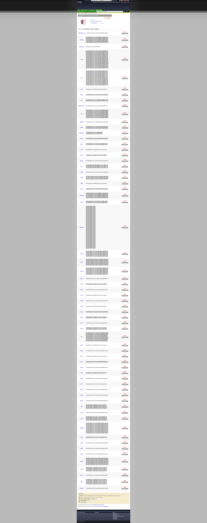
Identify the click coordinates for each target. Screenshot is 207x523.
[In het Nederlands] (128, 0)
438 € (125, 182)
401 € (125, 126)
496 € (125, 447)
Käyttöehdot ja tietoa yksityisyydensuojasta (118, 516)
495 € (125, 441)
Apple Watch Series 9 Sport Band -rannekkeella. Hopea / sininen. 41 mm (97, 165)
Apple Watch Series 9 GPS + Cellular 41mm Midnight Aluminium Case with (97, 37)
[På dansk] (125, 0)
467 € (125, 260)
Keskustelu (113, 2)
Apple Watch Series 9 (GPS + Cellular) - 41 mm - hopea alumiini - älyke (96, 416)
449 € (125, 194)
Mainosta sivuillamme (115, 513)
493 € (125, 411)
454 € (125, 200)
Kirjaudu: (89, 0)
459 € (125, 225)
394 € (125, 93)
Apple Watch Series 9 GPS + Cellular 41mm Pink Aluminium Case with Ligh (97, 423)
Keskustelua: (97, 512)
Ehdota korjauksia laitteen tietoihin (98, 504)
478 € (125, 310)
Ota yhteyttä (114, 514)
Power (82, 59)
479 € (125, 321)
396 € (125, 99)
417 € (125, 148)
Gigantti (81, 177)
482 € (125, 360)
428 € (125, 159)
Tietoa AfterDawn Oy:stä (116, 515)
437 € (125, 176)
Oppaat (107, 2)
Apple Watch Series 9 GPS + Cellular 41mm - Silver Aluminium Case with (97, 144)
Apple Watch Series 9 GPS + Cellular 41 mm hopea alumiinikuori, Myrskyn (97, 59)
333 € (125, 38)
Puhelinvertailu (118, 2)
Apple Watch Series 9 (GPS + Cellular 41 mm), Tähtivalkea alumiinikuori (97, 335)
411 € (125, 137)
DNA (81, 113)
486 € (125, 377)
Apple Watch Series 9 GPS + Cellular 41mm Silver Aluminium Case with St (97, 40)
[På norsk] (124, 0)
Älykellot (100, 21)
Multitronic (81, 39)
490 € (125, 393)
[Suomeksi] (121, 0)
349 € (125, 58)
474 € (125, 288)
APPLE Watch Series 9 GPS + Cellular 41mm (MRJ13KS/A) (94, 132)
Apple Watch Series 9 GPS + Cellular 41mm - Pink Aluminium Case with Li (97, 143)
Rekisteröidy (86, 0)
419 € (125, 153)
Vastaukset (125, 2)
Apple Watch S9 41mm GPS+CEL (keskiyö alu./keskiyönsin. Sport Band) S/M (97, 176)
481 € (125, 349)
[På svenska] (122, 0)
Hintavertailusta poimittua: (81, 512)
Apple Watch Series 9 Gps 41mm (90, 206)
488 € (125, 388)
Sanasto (122, 2)
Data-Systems (81, 46)
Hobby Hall (81, 195)
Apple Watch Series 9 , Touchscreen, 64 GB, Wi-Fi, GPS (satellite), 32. (96, 405)
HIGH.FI (128, 2)
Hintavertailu (101, 2)
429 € (125, 165)
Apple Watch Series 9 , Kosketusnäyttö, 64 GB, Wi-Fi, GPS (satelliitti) (96, 89)
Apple (94, 21)
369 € (125, 76)
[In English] (119, 0)
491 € (125, 399)
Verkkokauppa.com (81, 105)
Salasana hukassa (115, 0)
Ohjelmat (110, 2)
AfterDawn (94, 2)
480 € (125, 343)
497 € (125, 452)
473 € (125, 282)
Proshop (81, 94)
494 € (125, 426)
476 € (125, 299)
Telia (81, 166)
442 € (125, 187)
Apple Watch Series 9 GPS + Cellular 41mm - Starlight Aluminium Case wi (97, 94)
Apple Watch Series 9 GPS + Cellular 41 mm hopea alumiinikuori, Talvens (97, 52)
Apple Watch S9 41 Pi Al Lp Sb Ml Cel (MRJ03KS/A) (93, 46)
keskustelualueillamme (105, 506)
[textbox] (109, 11)
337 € (125, 45)
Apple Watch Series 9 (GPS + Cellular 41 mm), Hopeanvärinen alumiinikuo (97, 110)
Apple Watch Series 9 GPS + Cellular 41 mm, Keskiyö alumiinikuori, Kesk (97, 51)
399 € (125, 104)
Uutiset (97, 2)
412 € (125, 142)
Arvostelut (104, 2)
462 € (125, 252)
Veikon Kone (82, 227)
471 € (125, 269)
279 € (125, 31)
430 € (125, 170)
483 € (125, 366)
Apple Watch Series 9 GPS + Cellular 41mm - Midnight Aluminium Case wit (97, 126)
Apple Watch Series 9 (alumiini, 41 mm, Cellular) (88, 15)
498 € (125, 473)
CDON (82, 89)
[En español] (127, 0)
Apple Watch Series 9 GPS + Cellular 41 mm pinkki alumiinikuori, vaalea (97, 70)
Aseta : (84, 500)
